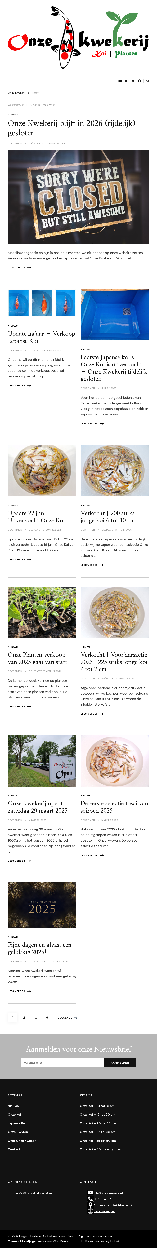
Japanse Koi (17, 1123)
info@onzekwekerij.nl (108, 1193)
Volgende (65, 1017)
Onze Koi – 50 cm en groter (100, 1149)
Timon (18, 143)
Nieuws (13, 114)
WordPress (60, 1241)
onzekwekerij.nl (104, 1211)
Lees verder (16, 267)
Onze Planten (18, 1132)
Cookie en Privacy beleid (102, 1241)
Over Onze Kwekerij (22, 1141)
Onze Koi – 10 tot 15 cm (97, 1106)
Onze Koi (14, 1115)
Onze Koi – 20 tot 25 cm (98, 1123)
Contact (14, 1149)
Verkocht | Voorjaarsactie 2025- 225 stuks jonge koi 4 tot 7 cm (114, 662)
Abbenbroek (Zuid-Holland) (113, 1205)
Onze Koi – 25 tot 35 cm (97, 1132)
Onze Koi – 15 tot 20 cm (97, 1115)
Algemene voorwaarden (95, 1236)
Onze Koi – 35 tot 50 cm (98, 1141)
